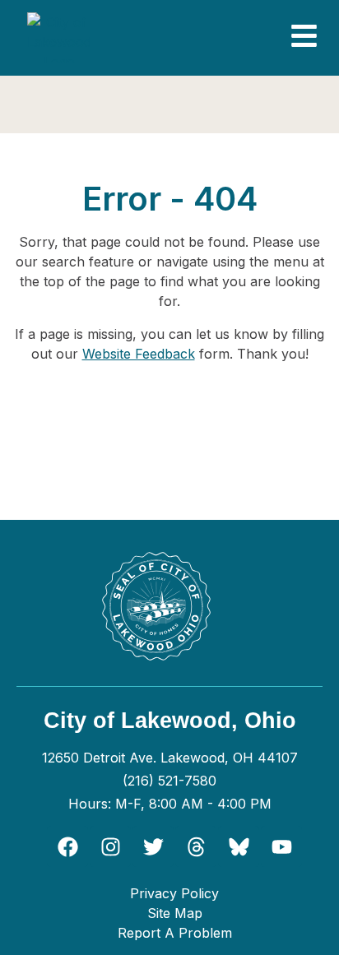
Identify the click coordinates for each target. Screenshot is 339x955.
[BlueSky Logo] (238, 846)
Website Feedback (138, 353)
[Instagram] (110, 846)
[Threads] (195, 846)
